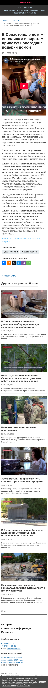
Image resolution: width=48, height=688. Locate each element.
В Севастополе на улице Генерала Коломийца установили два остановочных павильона (22, 533)
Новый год (7, 239)
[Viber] (23, 263)
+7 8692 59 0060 (8, 643)
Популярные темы (24, 7)
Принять (42, 682)
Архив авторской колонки (11, 657)
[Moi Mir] (19, 263)
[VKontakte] (4, 263)
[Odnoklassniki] (9, 263)
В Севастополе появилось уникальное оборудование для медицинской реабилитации (20, 324)
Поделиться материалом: (15, 258)
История (6, 624)
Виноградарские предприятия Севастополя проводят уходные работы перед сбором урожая (21, 378)
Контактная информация (16, 628)
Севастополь (9, 10)
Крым (42, 10)
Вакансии (7, 632)
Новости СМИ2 (9, 276)
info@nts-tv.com (13, 649)
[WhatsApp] (28, 263)
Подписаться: (9, 247)
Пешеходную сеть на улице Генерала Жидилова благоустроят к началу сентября (23, 588)
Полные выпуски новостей (12, 662)
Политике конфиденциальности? (16, 686)
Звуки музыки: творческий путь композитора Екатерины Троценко (22, 480)
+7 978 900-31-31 (8, 646)
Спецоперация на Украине (24, 13)
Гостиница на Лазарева (27, 10)
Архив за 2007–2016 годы (12, 660)
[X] (14, 263)
